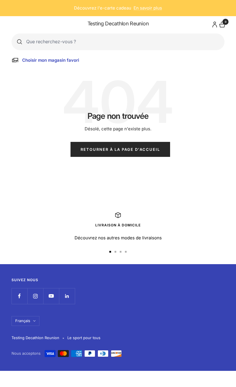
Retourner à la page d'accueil (120, 149)
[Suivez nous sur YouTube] (51, 296)
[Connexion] (213, 23)
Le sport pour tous (83, 337)
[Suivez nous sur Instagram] (35, 296)
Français (22, 320)
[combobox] (122, 41)
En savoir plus (148, 8)
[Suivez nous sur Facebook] (19, 296)
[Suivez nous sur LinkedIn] (67, 296)
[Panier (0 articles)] (221, 24)
